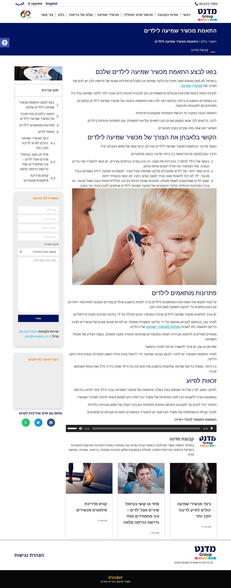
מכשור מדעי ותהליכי (138, 15)
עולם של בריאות (81, 15)
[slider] (73, 428)
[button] (4, 42)
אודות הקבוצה (168, 15)
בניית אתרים (107, 581)
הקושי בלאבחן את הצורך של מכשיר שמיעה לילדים (37, 116)
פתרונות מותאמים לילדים (36, 125)
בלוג (61, 15)
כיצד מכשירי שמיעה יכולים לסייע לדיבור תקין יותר (194, 510)
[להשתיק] (80, 428)
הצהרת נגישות (29, 555)
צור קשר (47, 15)
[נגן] (212, 428)
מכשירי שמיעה (108, 15)
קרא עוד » (206, 526)
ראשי (186, 15)
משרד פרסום (123, 581)
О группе (35, 3)
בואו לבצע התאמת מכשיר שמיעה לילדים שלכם (36, 105)
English (52, 3)
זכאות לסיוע (46, 132)
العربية (19, 3)
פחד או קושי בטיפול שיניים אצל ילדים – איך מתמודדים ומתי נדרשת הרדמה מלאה (34, 162)
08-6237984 (28, 331)
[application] (141, 428)
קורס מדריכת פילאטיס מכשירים (36, 178)
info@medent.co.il (38, 336)
